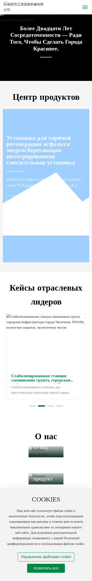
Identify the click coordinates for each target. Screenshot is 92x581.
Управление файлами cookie (46, 557)
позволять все (46, 568)
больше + (21, 200)
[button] (32, 406)
